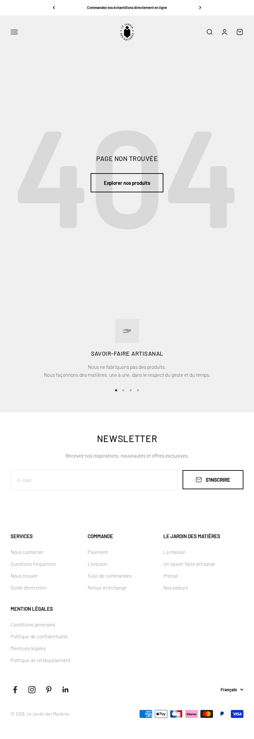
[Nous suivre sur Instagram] (31, 689)
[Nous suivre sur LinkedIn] (65, 689)
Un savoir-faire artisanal (189, 564)
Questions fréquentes (33, 564)
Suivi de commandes (110, 576)
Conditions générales (33, 624)
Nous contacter (27, 552)
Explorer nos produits (127, 183)
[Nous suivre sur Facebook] (15, 689)
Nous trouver (24, 576)
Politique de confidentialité (39, 636)
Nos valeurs (175, 588)
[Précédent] (54, 8)
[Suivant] (200, 8)
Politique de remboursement (40, 660)
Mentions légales (28, 648)
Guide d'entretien (28, 588)
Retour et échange (107, 588)
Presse (170, 576)
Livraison (97, 564)
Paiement (98, 552)
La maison (174, 552)
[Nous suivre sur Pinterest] (48, 689)
